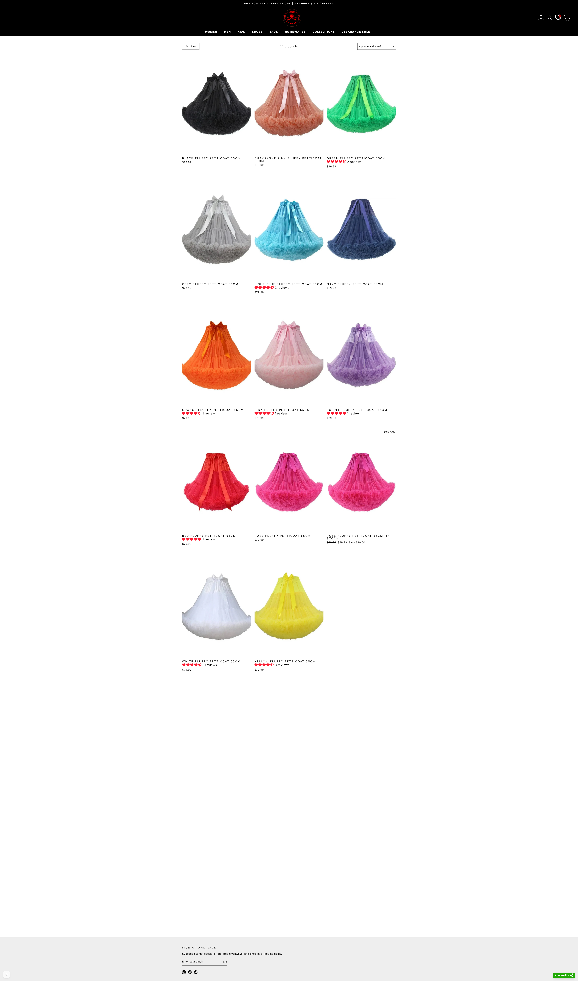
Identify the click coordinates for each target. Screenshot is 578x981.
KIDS (242, 31)
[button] (337, 162)
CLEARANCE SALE (356, 31)
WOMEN (211, 31)
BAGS (274, 31)
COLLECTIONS (324, 31)
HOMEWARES (296, 31)
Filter (193, 46)
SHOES (258, 31)
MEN (228, 31)
